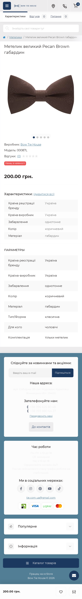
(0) (19, 156)
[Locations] (53, 6)
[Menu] (7, 6)
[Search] (7, 28)
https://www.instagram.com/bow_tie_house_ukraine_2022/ (31, 489)
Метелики (15, 37)
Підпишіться (62, 372)
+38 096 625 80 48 (43, 407)
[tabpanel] (41, 94)
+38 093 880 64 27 (43, 411)
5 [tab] (48, 137)
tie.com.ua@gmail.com (41, 497)
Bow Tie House (30, 144)
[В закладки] (61, 591)
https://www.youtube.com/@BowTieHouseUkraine (50, 489)
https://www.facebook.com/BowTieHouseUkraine (21, 489)
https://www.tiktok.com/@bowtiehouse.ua (59, 489)
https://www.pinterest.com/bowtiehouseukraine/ (40, 489)
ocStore (48, 573)
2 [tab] (37, 137)
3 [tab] (41, 137)
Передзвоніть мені (41, 416)
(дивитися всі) (44, 194)
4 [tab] (45, 137)
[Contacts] (64, 6)
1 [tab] (34, 137)
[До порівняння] (74, 591)
